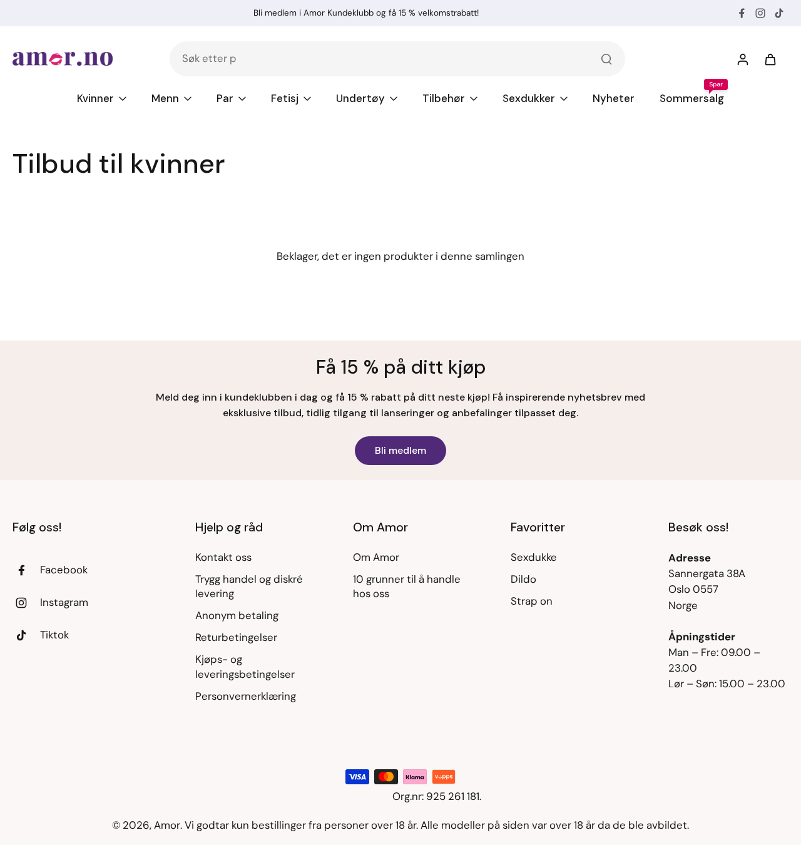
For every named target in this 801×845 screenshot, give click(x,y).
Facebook (64, 569)
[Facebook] (741, 13)
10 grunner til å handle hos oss (407, 586)
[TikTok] (779, 13)
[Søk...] (606, 59)
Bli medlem (400, 450)
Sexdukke (534, 557)
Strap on (532, 601)
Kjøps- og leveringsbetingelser (245, 666)
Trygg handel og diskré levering (249, 586)
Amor (167, 825)
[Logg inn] (742, 58)
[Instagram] (760, 13)
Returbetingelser (236, 637)
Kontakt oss (223, 557)
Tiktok (54, 635)
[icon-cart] (769, 58)
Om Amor (376, 557)
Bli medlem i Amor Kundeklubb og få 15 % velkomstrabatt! (366, 13)
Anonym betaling (236, 615)
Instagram (64, 602)
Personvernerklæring (245, 696)
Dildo (523, 579)
